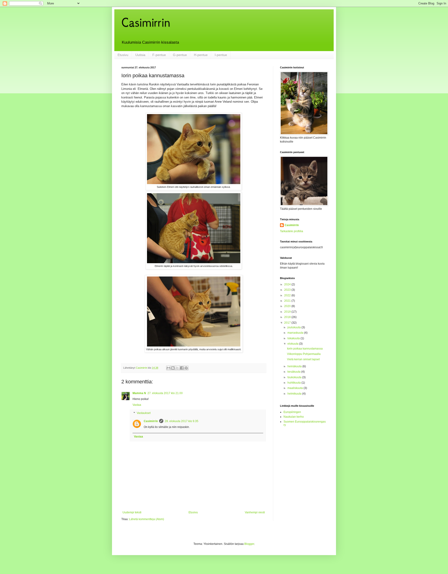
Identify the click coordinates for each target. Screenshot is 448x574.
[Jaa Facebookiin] (181, 368)
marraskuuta (295, 332)
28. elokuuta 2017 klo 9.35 (181, 421)
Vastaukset (143, 413)
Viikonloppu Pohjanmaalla (304, 354)
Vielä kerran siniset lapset (303, 359)
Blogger (249, 544)
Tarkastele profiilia (291, 231)
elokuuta (293, 343)
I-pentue (221, 55)
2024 (287, 284)
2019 (287, 311)
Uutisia (140, 55)
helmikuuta (294, 393)
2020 (287, 306)
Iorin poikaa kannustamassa (305, 348)
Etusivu (123, 55)
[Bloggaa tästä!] (173, 368)
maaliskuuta (295, 388)
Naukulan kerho (294, 416)
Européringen (292, 412)
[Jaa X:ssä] (177, 368)
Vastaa (137, 404)
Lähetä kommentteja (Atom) (146, 519)
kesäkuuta (294, 371)
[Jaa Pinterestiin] (186, 368)
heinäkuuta (294, 366)
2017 (287, 322)
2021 (287, 300)
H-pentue (201, 55)
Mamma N (139, 393)
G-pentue (180, 55)
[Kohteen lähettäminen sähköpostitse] (168, 368)
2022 (287, 295)
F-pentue (159, 55)
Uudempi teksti (131, 512)
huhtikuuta (294, 382)
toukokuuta (294, 377)
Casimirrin (145, 22)
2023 (287, 289)
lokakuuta (294, 338)
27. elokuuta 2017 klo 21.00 (165, 393)
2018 (287, 317)
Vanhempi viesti (255, 512)
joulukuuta (294, 327)
